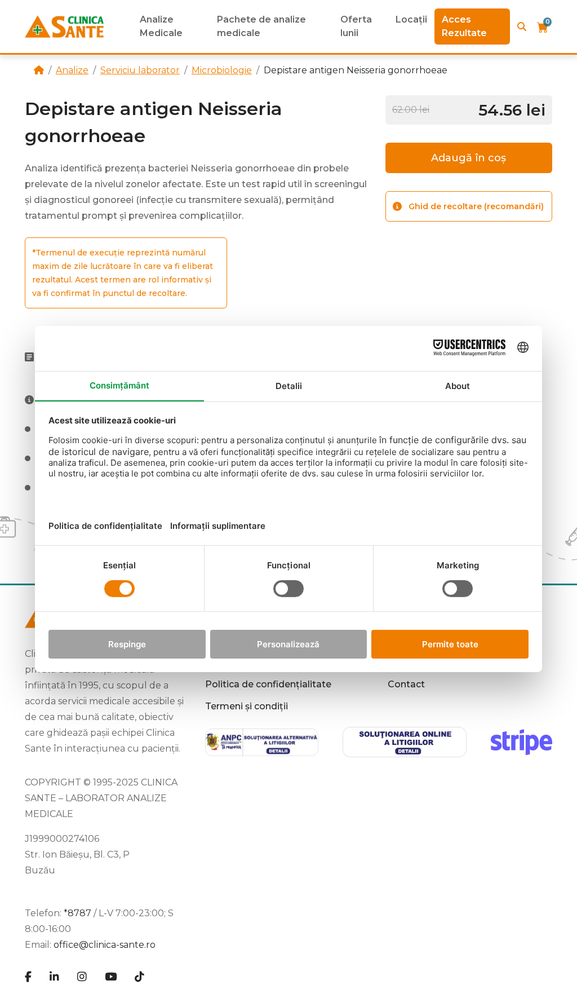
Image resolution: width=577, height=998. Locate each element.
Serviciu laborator (140, 70)
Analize (72, 70)
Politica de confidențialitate (268, 684)
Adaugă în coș (468, 158)
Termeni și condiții (246, 706)
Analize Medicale (161, 26)
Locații (411, 19)
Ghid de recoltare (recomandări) (476, 206)
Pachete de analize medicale (261, 26)
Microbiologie (222, 70)
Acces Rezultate (464, 26)
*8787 (77, 913)
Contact (406, 684)
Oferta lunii (356, 26)
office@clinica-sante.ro (105, 944)
